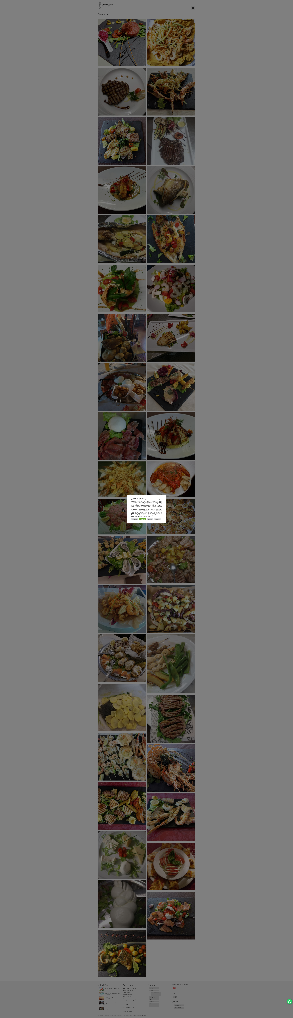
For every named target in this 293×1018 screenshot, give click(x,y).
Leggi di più (157, 519)
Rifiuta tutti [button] (150, 519)
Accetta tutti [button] (143, 519)
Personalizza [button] (134, 519)
